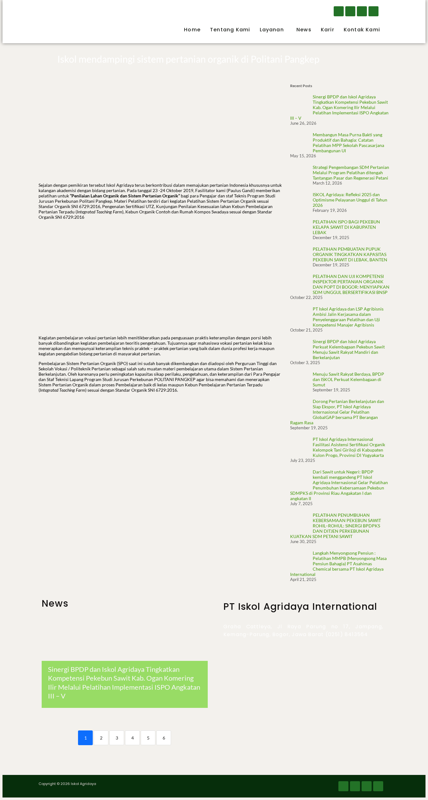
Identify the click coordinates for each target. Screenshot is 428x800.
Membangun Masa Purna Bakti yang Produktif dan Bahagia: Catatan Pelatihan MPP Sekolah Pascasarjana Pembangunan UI (348, 142)
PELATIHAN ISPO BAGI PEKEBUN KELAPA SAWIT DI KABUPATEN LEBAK (346, 227)
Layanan (272, 29)
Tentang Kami (230, 29)
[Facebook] (339, 11)
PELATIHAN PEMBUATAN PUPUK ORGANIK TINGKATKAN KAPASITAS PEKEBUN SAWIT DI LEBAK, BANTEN (350, 254)
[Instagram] (350, 11)
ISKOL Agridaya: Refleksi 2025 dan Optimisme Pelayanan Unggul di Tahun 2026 (350, 200)
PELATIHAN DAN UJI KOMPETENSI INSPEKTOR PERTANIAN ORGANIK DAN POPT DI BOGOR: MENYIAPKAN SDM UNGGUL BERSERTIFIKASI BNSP (351, 284)
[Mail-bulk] (362, 11)
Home (192, 29)
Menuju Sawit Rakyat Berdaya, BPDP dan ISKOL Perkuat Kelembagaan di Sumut (348, 379)
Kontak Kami (362, 29)
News (303, 29)
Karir (327, 29)
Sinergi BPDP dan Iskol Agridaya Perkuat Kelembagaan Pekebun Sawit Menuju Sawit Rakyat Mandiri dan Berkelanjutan (349, 349)
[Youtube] (373, 11)
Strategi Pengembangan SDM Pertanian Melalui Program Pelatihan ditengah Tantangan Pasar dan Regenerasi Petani (351, 172)
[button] (273, 30)
